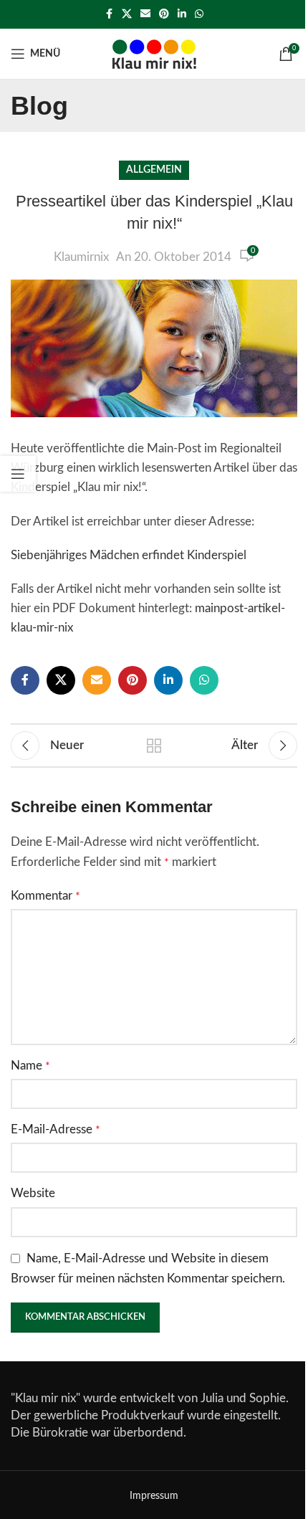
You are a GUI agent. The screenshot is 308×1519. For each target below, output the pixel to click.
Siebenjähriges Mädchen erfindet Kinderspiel (128, 555)
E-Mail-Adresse (55, 1129)
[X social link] (126, 14)
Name (30, 1066)
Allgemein (154, 170)
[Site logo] (154, 53)
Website (33, 1193)
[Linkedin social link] (182, 14)
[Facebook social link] (108, 14)
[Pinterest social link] (164, 14)
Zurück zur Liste (154, 745)
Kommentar (45, 896)
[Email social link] (145, 14)
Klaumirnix (81, 257)
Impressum (154, 1496)
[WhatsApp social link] (199, 14)
